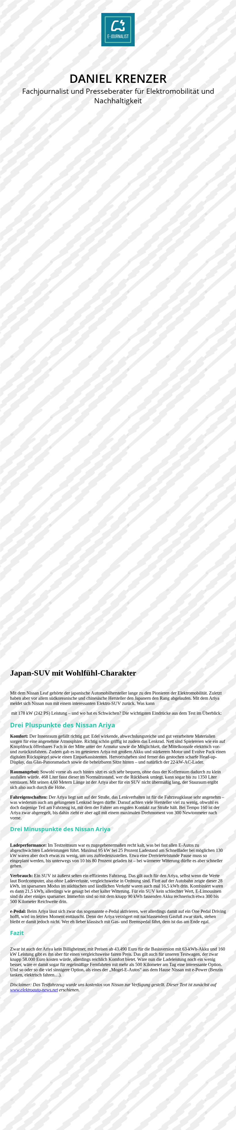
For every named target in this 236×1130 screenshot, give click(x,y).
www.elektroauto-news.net (34, 989)
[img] (118, 29)
